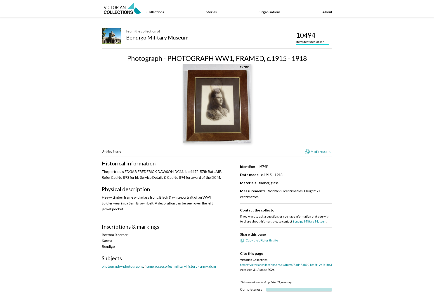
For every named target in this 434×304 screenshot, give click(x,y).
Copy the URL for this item (263, 240)
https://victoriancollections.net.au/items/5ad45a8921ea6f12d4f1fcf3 (286, 265)
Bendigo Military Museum (157, 37)
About (327, 12)
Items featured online (310, 37)
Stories (211, 12)
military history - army (191, 266)
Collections (155, 12)
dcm (212, 266)
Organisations (270, 12)
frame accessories (158, 266)
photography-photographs (122, 266)
